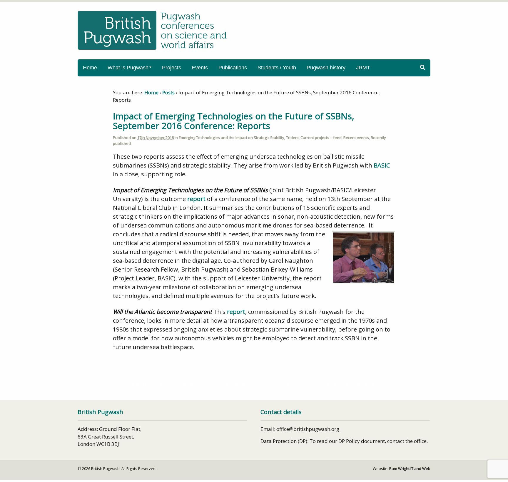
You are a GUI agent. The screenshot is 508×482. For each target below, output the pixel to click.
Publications (232, 68)
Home (90, 68)
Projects (171, 68)
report (196, 199)
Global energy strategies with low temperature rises (337, 384)
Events (200, 68)
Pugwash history (326, 68)
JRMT (363, 68)
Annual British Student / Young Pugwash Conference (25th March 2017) (192, 384)
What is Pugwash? (129, 68)
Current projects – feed (321, 137)
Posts (168, 92)
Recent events (356, 137)
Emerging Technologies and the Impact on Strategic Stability (231, 137)
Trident (292, 137)
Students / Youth (277, 68)
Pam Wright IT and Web (409, 468)
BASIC (382, 165)
